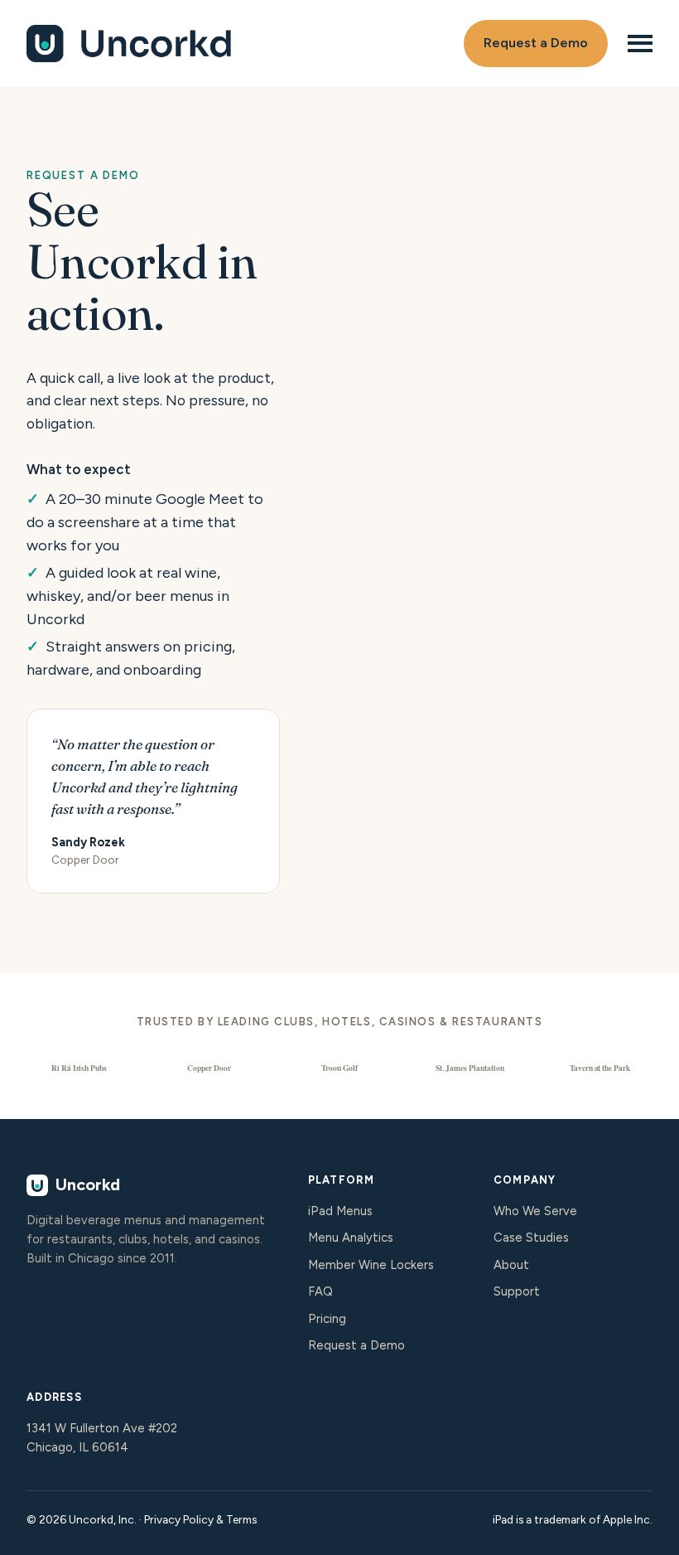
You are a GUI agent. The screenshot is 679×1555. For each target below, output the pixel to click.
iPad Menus (340, 1211)
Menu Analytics (350, 1237)
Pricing (327, 1318)
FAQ (320, 1291)
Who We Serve (535, 1211)
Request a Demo (536, 43)
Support (517, 1291)
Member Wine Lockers (371, 1264)
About (511, 1264)
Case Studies (531, 1237)
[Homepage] (130, 43)
